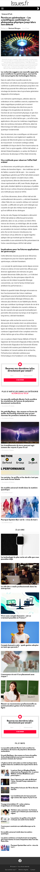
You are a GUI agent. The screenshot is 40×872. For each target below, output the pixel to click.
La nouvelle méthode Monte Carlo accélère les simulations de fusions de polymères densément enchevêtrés (19, 401)
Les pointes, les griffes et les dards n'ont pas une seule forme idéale (19, 478)
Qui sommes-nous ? (10, 869)
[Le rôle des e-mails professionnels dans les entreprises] (20, 574)
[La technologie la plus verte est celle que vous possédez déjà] (20, 544)
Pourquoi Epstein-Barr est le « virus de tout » (19, 520)
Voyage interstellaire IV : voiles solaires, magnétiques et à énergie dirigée (15, 805)
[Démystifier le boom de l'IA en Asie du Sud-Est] (5, 790)
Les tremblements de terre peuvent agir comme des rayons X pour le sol (18, 446)
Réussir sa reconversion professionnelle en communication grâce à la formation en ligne (18, 706)
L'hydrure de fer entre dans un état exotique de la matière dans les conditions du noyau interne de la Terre (19, 764)
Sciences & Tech (20, 393)
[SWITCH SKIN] (38, 8)
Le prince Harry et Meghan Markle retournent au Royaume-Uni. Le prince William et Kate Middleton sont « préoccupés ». (25, 773)
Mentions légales (23, 869)
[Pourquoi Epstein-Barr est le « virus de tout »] (20, 507)
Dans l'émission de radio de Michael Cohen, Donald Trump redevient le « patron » (24, 781)
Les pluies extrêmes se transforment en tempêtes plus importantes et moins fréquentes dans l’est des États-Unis (19, 839)
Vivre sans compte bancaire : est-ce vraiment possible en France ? (16, 617)
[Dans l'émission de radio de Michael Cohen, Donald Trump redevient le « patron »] (5, 782)
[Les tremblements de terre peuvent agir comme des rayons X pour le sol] (20, 432)
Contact (32, 869)
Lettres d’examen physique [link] (21, 189)
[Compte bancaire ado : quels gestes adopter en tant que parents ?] (20, 632)
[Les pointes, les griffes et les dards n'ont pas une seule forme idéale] (20, 464)
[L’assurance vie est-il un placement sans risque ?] (20, 662)
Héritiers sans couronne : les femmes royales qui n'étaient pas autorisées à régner (24, 811)
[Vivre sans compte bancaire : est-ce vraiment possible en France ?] (20, 603)
